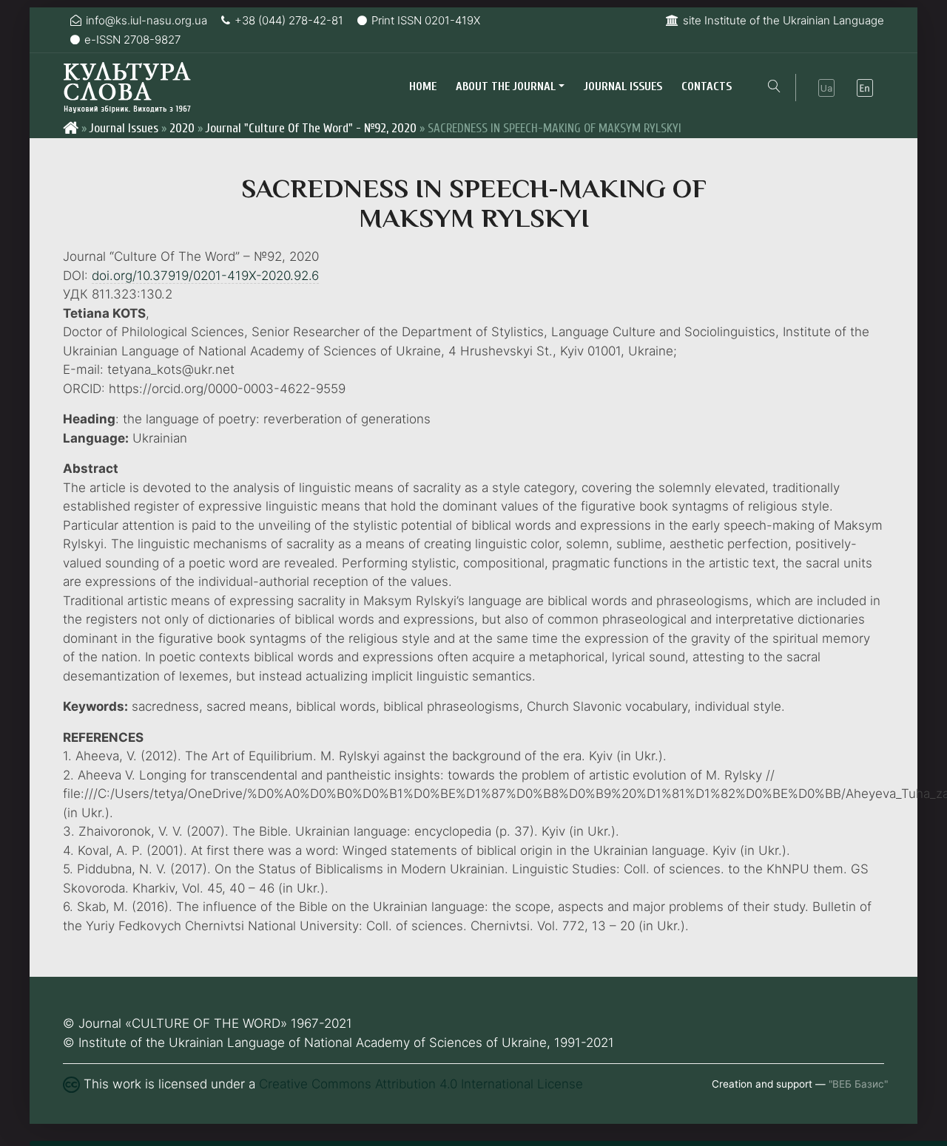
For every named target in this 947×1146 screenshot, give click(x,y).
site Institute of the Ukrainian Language (783, 20)
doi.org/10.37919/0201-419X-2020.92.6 (205, 275)
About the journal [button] (506, 86)
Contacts (706, 86)
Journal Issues (623, 86)
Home (423, 86)
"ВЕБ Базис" (858, 1084)
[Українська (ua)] (826, 88)
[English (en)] (865, 88)
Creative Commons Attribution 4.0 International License (421, 1084)
